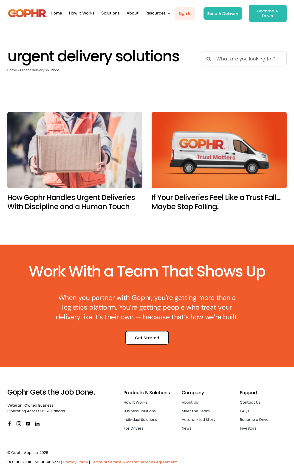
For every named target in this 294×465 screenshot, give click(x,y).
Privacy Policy (75, 462)
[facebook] (9, 424)
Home (12, 70)
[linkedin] (37, 424)
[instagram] (19, 424)
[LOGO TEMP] (27, 11)
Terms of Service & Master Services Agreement (134, 462)
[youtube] (28, 424)
